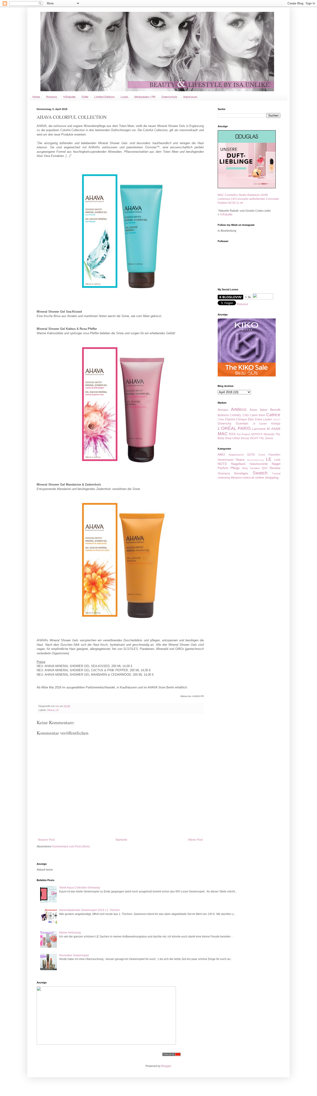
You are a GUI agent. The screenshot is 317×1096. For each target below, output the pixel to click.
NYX (232, 434)
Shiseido (269, 434)
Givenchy (224, 423)
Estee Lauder (263, 419)
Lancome (259, 429)
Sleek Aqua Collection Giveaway (79, 887)
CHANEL (236, 415)
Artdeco (238, 409)
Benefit (275, 410)
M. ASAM (274, 429)
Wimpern (236, 477)
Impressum (190, 97)
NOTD (222, 464)
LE (57, 710)
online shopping (266, 477)
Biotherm (223, 415)
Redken (246, 434)
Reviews (51, 97)
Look (277, 459)
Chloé (221, 419)
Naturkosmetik (259, 464)
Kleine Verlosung (70, 932)
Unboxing (224, 477)
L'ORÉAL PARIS (234, 428)
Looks (124, 97)
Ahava (50, 710)
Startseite (121, 839)
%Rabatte (69, 97)
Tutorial (276, 473)
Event (262, 454)
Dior (251, 419)
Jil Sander (260, 423)
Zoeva (269, 438)
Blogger (166, 1066)
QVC (265, 468)
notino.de (249, 477)
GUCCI (276, 419)
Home (36, 97)
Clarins (230, 419)
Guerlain (242, 423)
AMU (221, 454)
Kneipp (275, 423)
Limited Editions (104, 97)
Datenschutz (169, 97)
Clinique (241, 419)
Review (275, 468)
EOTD (251, 454)
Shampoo (224, 473)
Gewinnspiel (225, 459)
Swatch (260, 472)
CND (246, 415)
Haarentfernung (255, 460)
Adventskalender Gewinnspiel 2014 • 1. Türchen (89, 910)
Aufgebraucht (236, 454)
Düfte (85, 97)
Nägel (276, 464)
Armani (223, 410)
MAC (223, 433)
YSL (261, 438)
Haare (240, 459)
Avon (253, 410)
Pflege (235, 468)
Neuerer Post (46, 839)
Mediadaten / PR (144, 97)
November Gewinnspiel (74, 955)
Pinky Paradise (251, 468)
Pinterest (242, 304)
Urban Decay (240, 438)
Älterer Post (195, 839)
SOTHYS (256, 434)
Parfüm (223, 468)
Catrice (273, 414)
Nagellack (238, 464)
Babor (264, 410)
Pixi (239, 434)
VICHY (254, 438)
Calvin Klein (257, 415)
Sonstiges (241, 473)
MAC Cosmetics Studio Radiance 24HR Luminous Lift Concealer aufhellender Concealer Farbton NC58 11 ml (248, 198)
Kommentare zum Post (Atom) (71, 846)
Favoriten (274, 454)
